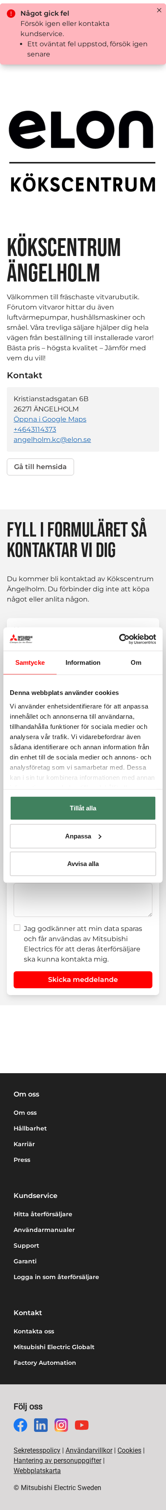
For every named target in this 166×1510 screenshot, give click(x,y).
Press (22, 1160)
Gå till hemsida (40, 467)
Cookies (129, 1450)
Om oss (25, 1112)
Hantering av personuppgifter (57, 1461)
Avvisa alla (83, 863)
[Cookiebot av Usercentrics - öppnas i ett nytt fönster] (119, 638)
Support (26, 1245)
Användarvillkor (89, 1450)
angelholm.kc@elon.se (52, 440)
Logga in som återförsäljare (56, 1277)
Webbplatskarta (37, 1471)
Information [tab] (83, 662)
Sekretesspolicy (37, 1450)
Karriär (24, 1144)
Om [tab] (136, 662)
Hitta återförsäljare (43, 1214)
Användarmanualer (44, 1230)
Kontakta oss (34, 1331)
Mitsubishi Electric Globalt (54, 1347)
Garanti (25, 1261)
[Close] (159, 10)
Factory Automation (45, 1363)
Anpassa (78, 835)
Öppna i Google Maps (50, 419)
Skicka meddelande (83, 980)
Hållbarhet (30, 1128)
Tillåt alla (83, 808)
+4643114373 (35, 429)
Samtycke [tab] (30, 662)
